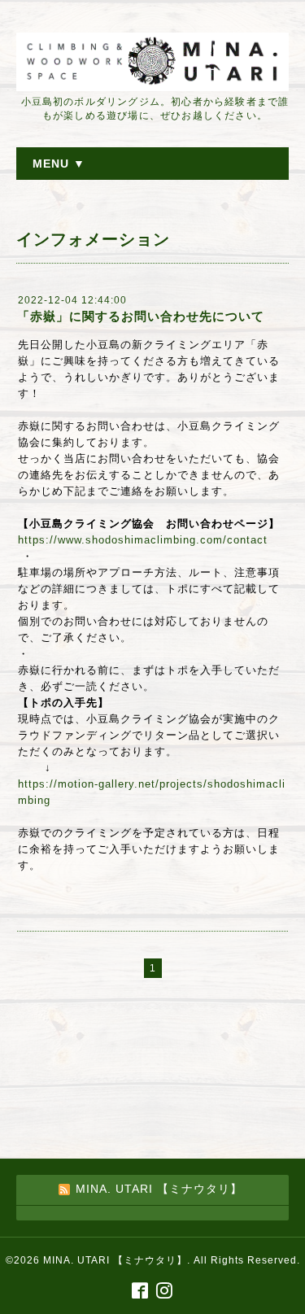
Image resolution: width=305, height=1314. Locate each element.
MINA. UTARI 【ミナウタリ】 (115, 1260)
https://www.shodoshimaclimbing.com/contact (143, 540)
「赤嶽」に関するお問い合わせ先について (140, 316)
